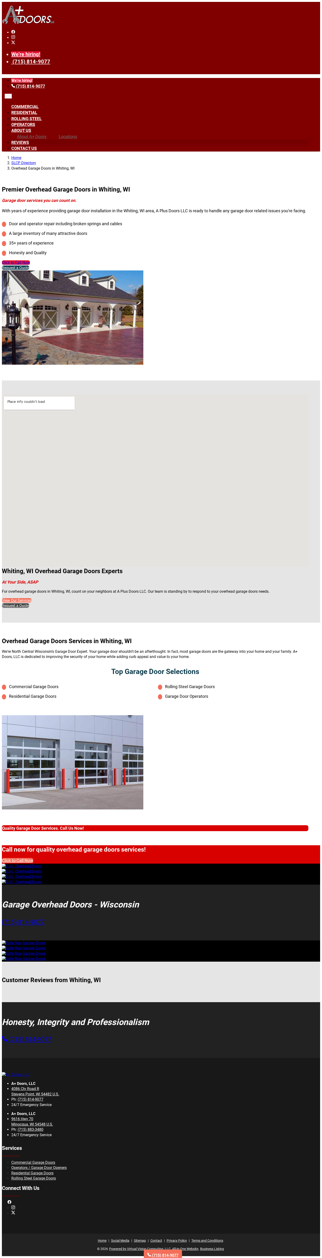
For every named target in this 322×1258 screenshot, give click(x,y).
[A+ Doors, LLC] (28, 23)
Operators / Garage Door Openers (39, 1167)
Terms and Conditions (207, 1240)
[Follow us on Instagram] (13, 37)
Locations (68, 136)
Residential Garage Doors (32, 1173)
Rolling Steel (26, 118)
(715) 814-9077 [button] (23, 922)
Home (16, 157)
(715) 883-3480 (30, 1129)
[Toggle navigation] (8, 96)
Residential (24, 112)
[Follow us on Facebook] (13, 32)
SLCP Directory (23, 163)
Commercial (25, 106)
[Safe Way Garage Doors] (23, 943)
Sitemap (140, 1240)
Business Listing (212, 1249)
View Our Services (17, 600)
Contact (156, 1240)
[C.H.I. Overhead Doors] (22, 866)
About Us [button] (21, 130)
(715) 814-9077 (31, 62)
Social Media (120, 1240)
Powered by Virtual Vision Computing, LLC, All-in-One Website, (154, 1249)
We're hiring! (25, 54)
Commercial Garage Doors (33, 1162)
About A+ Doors (31, 136)
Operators (23, 124)
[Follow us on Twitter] (13, 43)
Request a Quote (15, 267)
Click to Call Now (16, 262)
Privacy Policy (177, 1240)
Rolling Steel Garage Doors (33, 1178)
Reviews (20, 142)
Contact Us (24, 148)
